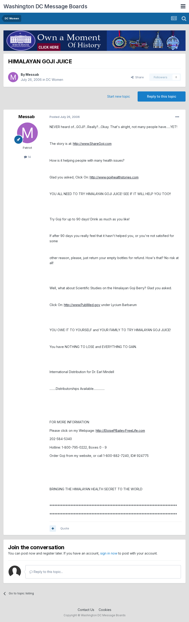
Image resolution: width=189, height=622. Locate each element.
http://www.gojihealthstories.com (114, 177)
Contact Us (86, 610)
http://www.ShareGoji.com (92, 144)
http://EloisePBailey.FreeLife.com (120, 430)
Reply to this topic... (48, 572)
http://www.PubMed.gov (82, 305)
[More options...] (177, 117)
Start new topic (118, 96)
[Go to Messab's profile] (13, 77)
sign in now (108, 553)
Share (138, 77)
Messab (32, 74)
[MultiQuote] (53, 528)
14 (29, 157)
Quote (64, 528)
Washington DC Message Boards (45, 6)
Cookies (105, 610)
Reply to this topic (161, 96)
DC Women (54, 80)
